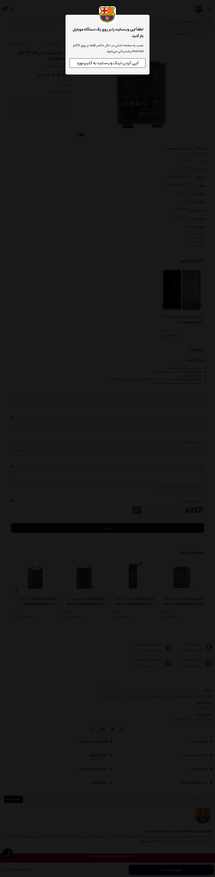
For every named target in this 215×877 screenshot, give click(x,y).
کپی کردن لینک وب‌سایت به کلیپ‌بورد (108, 63)
